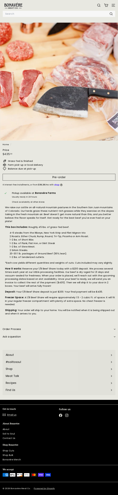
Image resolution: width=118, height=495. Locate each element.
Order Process (12, 329)
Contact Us (9, 438)
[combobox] (59, 14)
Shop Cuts (8, 450)
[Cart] (106, 5)
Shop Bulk (8, 455)
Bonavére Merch (12, 459)
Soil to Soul (9, 433)
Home (6, 144)
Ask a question (12, 336)
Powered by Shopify (44, 488)
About (6, 429)
